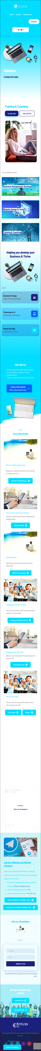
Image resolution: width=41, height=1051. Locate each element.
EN (31, 893)
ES (35, 893)
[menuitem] (11, 14)
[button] (20, 186)
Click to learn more (13, 1041)
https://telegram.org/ (22, 886)
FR (29, 890)
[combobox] (20, 29)
